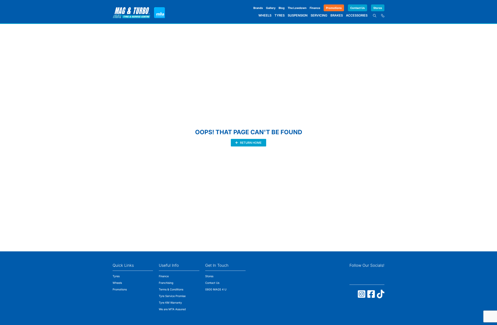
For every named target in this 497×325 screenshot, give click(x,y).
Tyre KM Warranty (170, 302)
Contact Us (357, 8)
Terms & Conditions (171, 289)
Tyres (280, 15)
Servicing (319, 15)
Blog (282, 8)
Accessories (357, 15)
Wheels (264, 15)
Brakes (336, 15)
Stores (377, 8)
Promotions (334, 8)
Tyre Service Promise (172, 296)
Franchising (166, 282)
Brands (258, 8)
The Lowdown (297, 8)
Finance (315, 8)
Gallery (270, 8)
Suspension (298, 15)
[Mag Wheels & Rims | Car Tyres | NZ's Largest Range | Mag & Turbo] (131, 11)
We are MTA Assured (172, 309)
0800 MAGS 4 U (215, 289)
